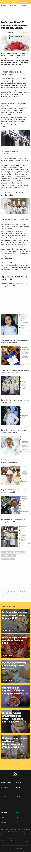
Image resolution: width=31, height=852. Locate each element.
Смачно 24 (4, 18)
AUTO (17, 801)
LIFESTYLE (4, 807)
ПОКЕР (18, 822)
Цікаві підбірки (8, 630)
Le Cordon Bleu (23, 18)
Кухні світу (19, 782)
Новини (3, 5)
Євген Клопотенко (8, 555)
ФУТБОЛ (3, 822)
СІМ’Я (17, 817)
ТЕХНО (3, 801)
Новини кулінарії (12, 18)
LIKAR (17, 812)
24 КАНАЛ (4, 796)
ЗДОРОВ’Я (4, 812)
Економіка (13, 5)
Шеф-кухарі (20, 552)
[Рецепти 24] (14, 2)
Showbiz (23, 5)
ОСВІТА (18, 807)
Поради (18, 787)
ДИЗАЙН (18, 796)
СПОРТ (3, 817)
